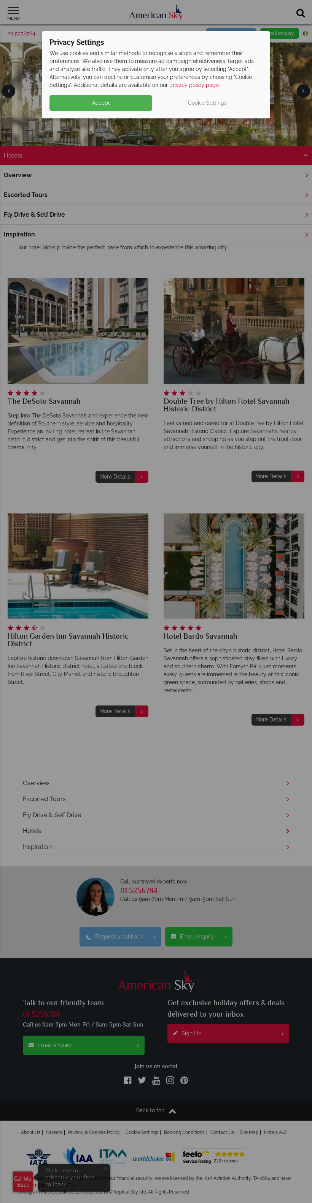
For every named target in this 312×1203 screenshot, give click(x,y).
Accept (101, 103)
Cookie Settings (207, 103)
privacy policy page (194, 85)
